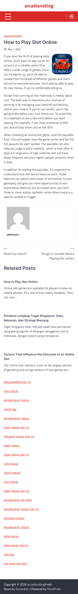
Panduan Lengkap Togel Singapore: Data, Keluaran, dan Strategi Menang (34, 318)
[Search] (71, 16)
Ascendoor (22, 589)
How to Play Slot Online (20, 282)
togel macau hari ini (16, 454)
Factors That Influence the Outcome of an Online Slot (39, 356)
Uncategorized (13, 36)
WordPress (54, 589)
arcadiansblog (39, 5)
